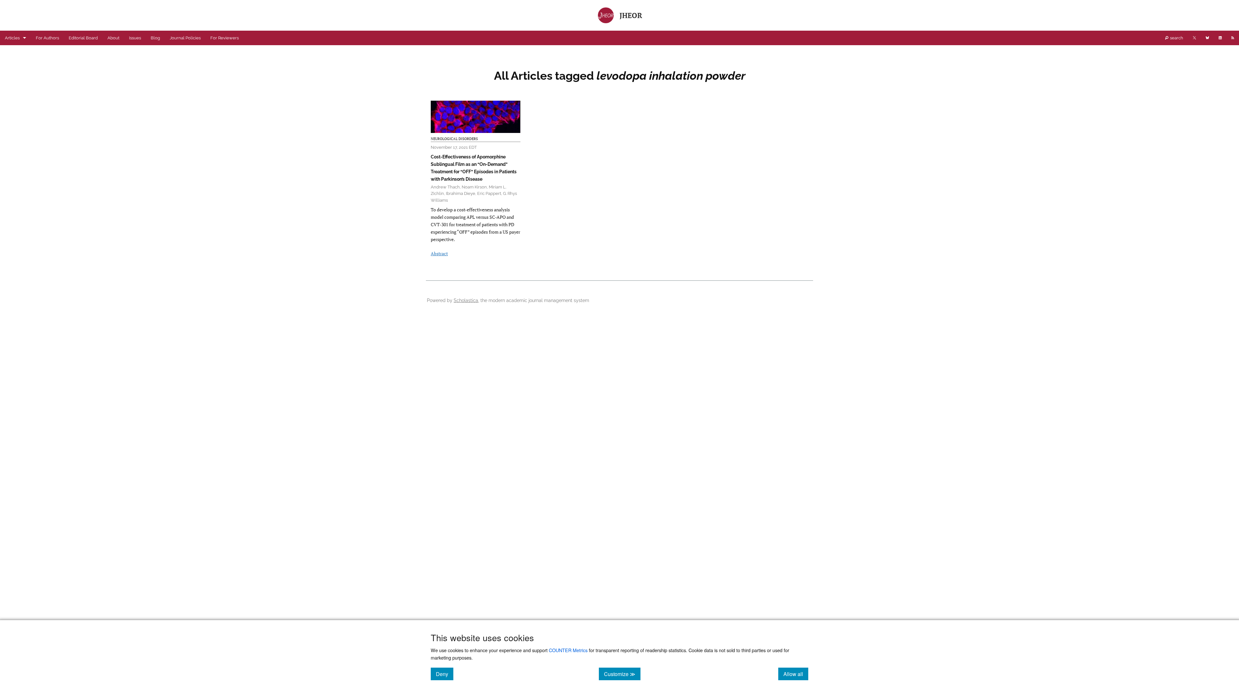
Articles (12, 37)
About (113, 37)
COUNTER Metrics (568, 650)
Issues (135, 37)
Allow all (795, 674)
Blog (155, 37)
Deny (444, 674)
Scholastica (466, 300)
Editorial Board (83, 37)
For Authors (47, 37)
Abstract (439, 253)
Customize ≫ (622, 674)
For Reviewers (224, 37)
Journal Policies (185, 37)
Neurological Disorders (454, 138)
